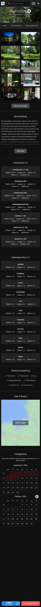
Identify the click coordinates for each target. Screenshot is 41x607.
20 (36, 483)
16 (17, 483)
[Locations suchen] (18, 3)
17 (22, 483)
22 (13, 488)
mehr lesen (20, 151)
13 (36, 478)
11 (27, 478)
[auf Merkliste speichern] (29, 11)
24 (22, 488)
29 (13, 492)
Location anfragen (30, 603)
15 (13, 483)
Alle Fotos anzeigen (20, 106)
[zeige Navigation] (33, 3)
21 (8, 488)
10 (22, 478)
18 (27, 483)
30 (17, 492)
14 (8, 483)
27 (36, 488)
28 (8, 492)
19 (31, 483)
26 (31, 488)
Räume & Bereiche (32, 26)
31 (31, 524)
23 (17, 488)
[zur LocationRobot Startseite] (2, 3)
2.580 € (9, 604)
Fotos (4, 26)
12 (31, 478)
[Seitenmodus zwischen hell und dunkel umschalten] (38, 3)
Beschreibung (16, 26)
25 (27, 488)
